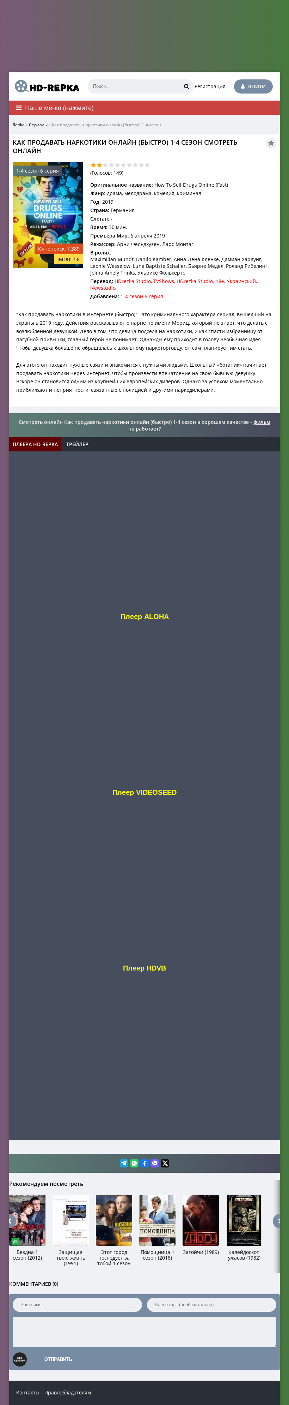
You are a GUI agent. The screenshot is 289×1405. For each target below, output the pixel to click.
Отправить (58, 1359)
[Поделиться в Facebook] (144, 1163)
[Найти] (186, 86)
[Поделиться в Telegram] (124, 1163)
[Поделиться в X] (165, 1163)
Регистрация (210, 86)
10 (147, 165)
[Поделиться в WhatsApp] (134, 1163)
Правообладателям (67, 1392)
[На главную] (44, 86)
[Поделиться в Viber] (154, 1163)
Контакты (27, 1392)
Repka (19, 125)
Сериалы (38, 125)
